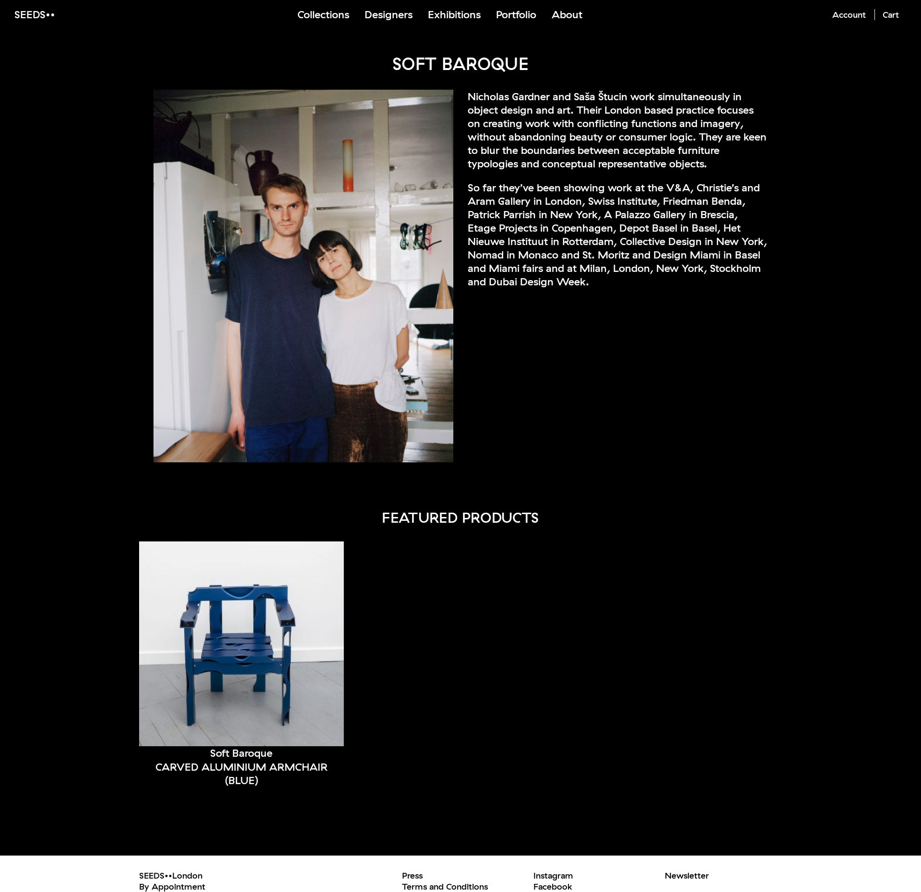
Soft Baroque (241, 753)
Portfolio (516, 14)
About (567, 14)
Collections (323, 14)
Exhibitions (454, 14)
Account (849, 14)
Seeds (30, 14)
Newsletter (687, 875)
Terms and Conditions (445, 886)
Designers (389, 14)
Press (412, 875)
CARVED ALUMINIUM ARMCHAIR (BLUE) (241, 773)
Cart (891, 14)
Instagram (553, 875)
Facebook (552, 886)
